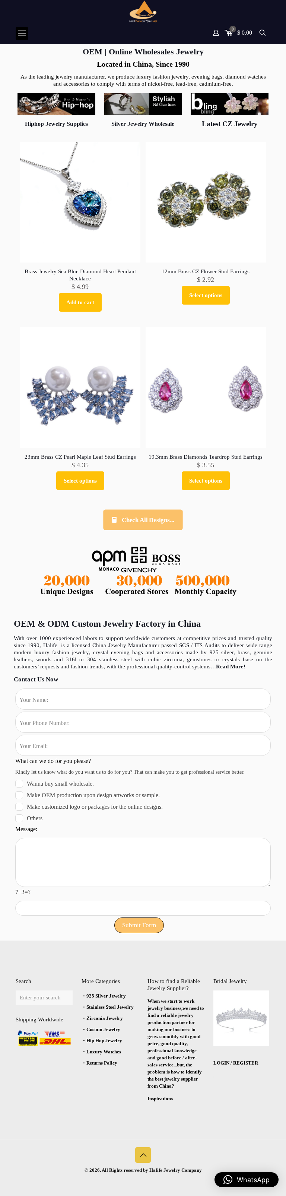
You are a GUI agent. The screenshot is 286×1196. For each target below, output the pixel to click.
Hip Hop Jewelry (104, 1040)
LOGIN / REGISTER (235, 1063)
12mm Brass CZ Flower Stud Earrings (206, 271)
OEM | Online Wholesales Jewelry (143, 51)
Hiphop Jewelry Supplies (56, 124)
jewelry (79, 652)
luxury (43, 652)
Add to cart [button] (80, 302)
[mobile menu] (22, 33)
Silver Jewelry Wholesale (142, 124)
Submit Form (139, 925)
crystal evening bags (119, 652)
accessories (170, 652)
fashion (60, 652)
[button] (246, 1179)
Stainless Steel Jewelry (110, 1007)
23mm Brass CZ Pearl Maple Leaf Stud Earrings (80, 457)
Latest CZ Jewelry (230, 124)
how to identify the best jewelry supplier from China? (174, 1079)
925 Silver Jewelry (106, 996)
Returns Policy (101, 1063)
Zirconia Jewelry (104, 1018)
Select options (205, 295)
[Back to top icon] (143, 1155)
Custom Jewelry (103, 1029)
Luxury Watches (103, 1052)
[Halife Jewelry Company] (143, 11)
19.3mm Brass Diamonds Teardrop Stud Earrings (206, 457)
